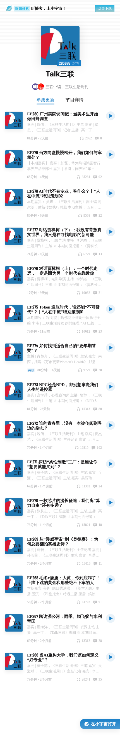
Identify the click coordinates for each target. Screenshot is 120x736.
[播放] (110, 115)
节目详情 (74, 99)
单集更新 (45, 99)
